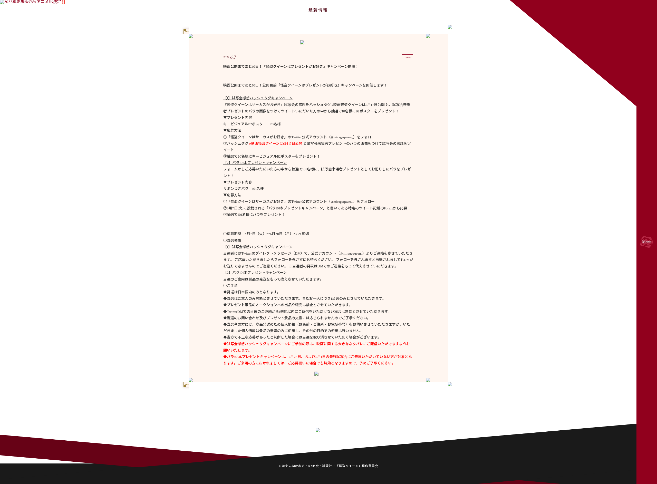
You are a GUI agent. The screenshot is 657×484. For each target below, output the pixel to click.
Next (344, 401)
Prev (291, 401)
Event (407, 57)
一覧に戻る (318, 401)
